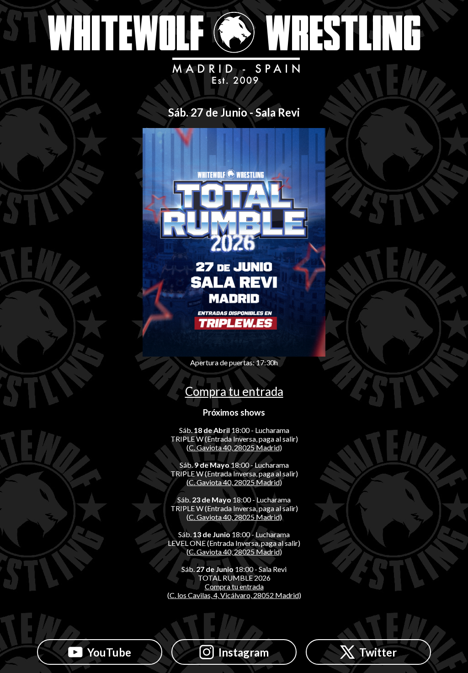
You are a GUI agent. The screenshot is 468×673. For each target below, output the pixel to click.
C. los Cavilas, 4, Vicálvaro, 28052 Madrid (234, 595)
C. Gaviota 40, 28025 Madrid (234, 447)
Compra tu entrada (234, 391)
